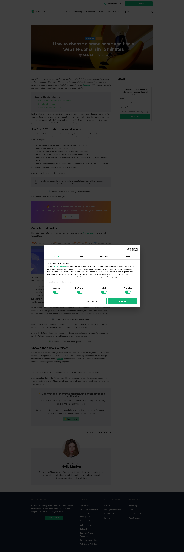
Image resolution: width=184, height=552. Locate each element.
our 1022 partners (60, 266)
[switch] (80, 292)
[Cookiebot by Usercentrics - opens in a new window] (128, 249)
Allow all (122, 301)
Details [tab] (80, 256)
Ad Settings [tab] (104, 256)
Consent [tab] (56, 256)
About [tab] (128, 256)
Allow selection (91, 301)
